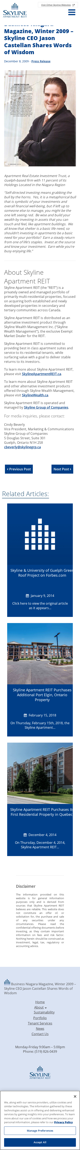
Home (40, 1002)
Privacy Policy (63, 1122)
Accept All (40, 1142)
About (39, 1007)
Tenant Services (40, 1023)
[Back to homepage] (7, 984)
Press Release (40, 61)
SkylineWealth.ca (35, 395)
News (40, 1028)
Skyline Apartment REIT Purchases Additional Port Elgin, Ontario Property (42, 694)
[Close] (75, 1096)
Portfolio (40, 1018)
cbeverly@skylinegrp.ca (22, 447)
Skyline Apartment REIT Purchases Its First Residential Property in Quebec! (42, 812)
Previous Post (19, 469)
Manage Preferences (40, 1130)
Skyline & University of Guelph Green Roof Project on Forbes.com (42, 573)
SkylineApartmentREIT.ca (41, 374)
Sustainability (44, 1012)
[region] (40, 1120)
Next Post (62, 469)
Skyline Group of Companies (46, 407)
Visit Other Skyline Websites (56, 4)
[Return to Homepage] (15, 11)
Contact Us (40, 1034)
